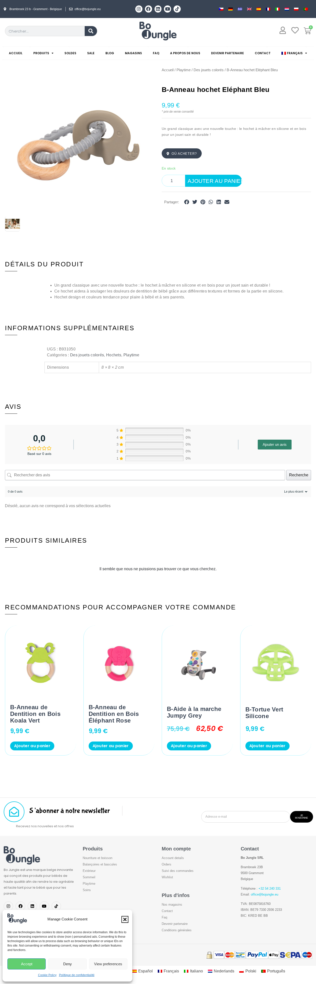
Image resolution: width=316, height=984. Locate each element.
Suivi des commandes (178, 871)
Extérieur (89, 871)
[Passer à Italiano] (277, 9)
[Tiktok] (177, 9)
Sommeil (89, 877)
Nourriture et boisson (97, 858)
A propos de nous (185, 53)
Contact (263, 53)
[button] (124, 919)
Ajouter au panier (215, 181)
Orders (166, 864)
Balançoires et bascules (100, 864)
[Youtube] (167, 9)
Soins (87, 890)
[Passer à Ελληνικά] (240, 9)
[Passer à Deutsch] (230, 9)
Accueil (15, 53)
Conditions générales (177, 930)
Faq (156, 53)
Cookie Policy (47, 975)
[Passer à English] (249, 9)
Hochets (113, 355)
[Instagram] (138, 9)
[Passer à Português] (305, 9)
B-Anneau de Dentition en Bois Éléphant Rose (114, 714)
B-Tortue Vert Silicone (264, 712)
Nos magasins (172, 904)
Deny (67, 964)
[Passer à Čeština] (221, 9)
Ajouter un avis (275, 444)
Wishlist (167, 877)
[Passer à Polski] (296, 9)
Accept (26, 964)
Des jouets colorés (209, 70)
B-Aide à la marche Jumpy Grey (194, 712)
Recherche (298, 475)
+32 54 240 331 (269, 888)
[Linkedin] (158, 9)
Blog (109, 53)
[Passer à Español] (258, 9)
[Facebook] (148, 9)
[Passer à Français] (268, 9)
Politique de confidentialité (77, 975)
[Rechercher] (91, 31)
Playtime (184, 70)
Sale (91, 53)
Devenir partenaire (227, 53)
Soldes (70, 53)
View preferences (108, 964)
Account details (173, 858)
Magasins (133, 53)
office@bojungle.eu (264, 894)
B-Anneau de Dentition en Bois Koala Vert (35, 714)
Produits (41, 53)
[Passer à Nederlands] (287, 9)
